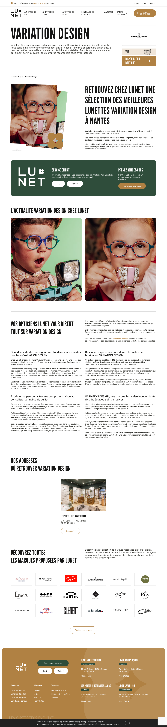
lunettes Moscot (39, 3)
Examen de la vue (58, 690)
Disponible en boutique (132, 61)
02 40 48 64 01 (87, 671)
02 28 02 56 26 (88, 697)
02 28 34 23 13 (125, 697)
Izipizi (36, 694)
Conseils (136, 3)
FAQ (58, 184)
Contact (152, 3)
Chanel (37, 690)
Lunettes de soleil (18, 694)
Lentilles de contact (19, 701)
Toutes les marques (83, 630)
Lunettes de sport (18, 697)
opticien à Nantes (120, 338)
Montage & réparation (60, 694)
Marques (108, 12)
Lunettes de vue (18, 690)
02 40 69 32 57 (125, 671)
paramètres (114, 724)
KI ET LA (37, 697)
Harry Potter (39, 701)
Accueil (13, 77)
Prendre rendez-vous (132, 186)
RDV (144, 3)
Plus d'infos (86, 676)
